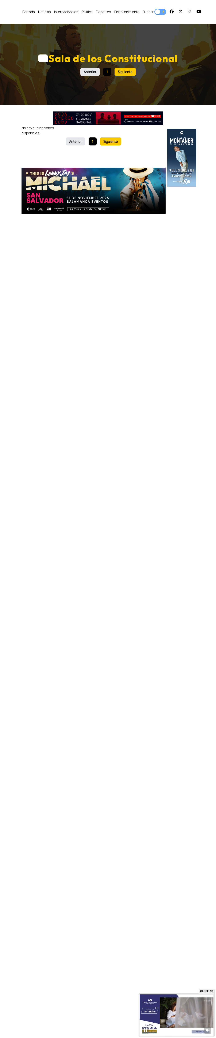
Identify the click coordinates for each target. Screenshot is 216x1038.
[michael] (94, 191)
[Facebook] (171, 12)
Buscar (148, 11)
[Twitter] (180, 12)
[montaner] (181, 158)
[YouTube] (199, 12)
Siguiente (125, 71)
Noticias (44, 11)
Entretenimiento (126, 11)
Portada (28, 11)
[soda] (108, 118)
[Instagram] (189, 12)
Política (87, 11)
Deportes (103, 11)
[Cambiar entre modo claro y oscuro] (160, 12)
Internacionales (66, 11)
